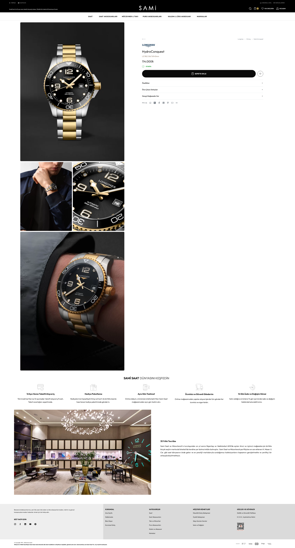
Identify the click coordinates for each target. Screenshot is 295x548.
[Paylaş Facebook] (159, 103)
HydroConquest (258, 39)
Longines (240, 39)
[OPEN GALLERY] (72, 91)
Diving (248, 39)
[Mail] (172, 103)
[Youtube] (30, 524)
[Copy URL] (177, 103)
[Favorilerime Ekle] (260, 74)
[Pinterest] (35, 524)
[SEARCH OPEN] (250, 8)
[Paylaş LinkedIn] (163, 103)
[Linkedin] (25, 524)
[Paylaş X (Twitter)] (155, 103)
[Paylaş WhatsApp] (150, 103)
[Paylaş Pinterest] (168, 103)
